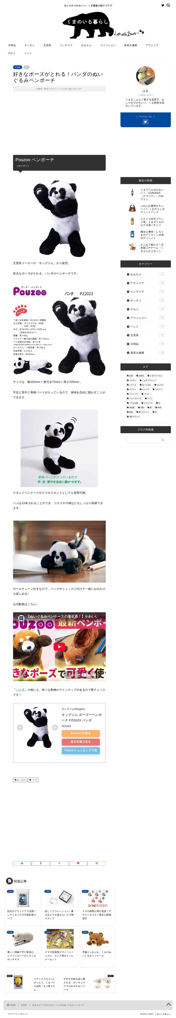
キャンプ (145, 389)
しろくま (132, 385)
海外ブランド (134, 417)
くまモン (132, 380)
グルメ (11, 53)
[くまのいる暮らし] (88, 6)
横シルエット (144, 412)
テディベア (133, 394)
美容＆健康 (130, 45)
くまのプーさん (156, 376)
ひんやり (160, 385)
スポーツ (158, 389)
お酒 (131, 376)
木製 (159, 407)
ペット (28, 53)
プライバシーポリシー (18, 1014)
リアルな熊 (133, 403)
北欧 (142, 407)
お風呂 (141, 376)
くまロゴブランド (149, 380)
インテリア (66, 45)
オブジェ (132, 389)
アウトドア (152, 45)
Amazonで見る (81, 733)
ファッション (108, 45)
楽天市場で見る (81, 741)
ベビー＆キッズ (135, 398)
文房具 (47, 45)
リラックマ (148, 403)
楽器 (131, 412)
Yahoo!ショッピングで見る (80, 751)
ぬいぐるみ (20, 780)
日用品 (12, 45)
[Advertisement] (59, 126)
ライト (149, 398)
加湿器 (131, 407)
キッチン (30, 45)
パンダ (20, 689)
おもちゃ (86, 45)
